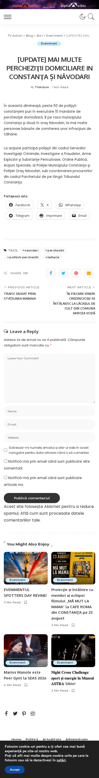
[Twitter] (63, 273)
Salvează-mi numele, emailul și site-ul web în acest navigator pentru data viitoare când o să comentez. (49, 450)
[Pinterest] (76, 273)
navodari (31, 250)
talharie (53, 257)
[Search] (90, 16)
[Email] (89, 273)
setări (61, 760)
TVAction (42, 87)
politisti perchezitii (23, 257)
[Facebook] (51, 273)
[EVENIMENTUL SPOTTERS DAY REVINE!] (26, 568)
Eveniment (49, 43)
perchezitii (55, 250)
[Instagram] (33, 713)
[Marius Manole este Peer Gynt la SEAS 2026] (26, 650)
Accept (15, 770)
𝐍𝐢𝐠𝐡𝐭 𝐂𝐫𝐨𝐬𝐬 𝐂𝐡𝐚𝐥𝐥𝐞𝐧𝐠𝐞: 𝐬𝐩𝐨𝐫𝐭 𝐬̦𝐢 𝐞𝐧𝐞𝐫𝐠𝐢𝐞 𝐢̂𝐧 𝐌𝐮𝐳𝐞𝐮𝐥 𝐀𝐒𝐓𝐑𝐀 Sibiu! (72, 678)
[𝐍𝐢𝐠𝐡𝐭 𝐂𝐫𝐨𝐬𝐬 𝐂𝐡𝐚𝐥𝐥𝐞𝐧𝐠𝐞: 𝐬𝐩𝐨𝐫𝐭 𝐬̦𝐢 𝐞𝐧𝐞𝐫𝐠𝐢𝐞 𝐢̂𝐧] (73, 650)
